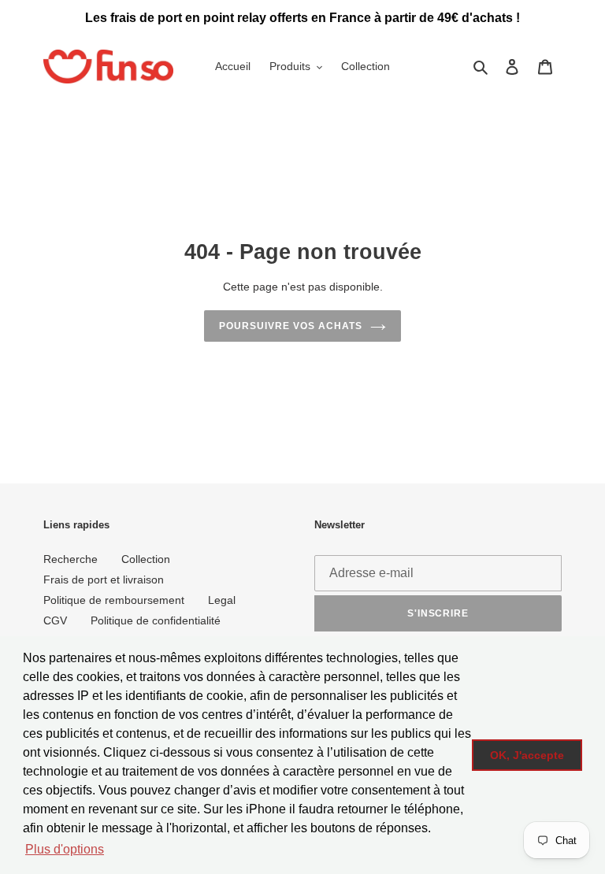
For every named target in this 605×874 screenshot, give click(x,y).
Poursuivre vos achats (290, 325)
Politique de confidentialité (156, 620)
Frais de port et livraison (103, 579)
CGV (55, 620)
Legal (222, 600)
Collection (145, 559)
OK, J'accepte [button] (527, 755)
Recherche (70, 559)
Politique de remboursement (113, 600)
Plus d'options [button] (64, 849)
